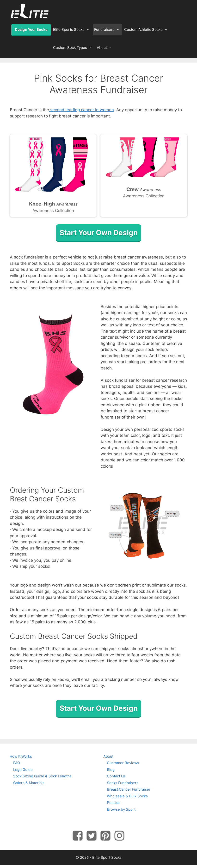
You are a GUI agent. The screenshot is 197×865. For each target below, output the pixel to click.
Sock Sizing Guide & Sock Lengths (42, 776)
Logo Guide (23, 769)
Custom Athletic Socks (143, 29)
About (102, 47)
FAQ (16, 763)
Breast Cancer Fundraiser (128, 789)
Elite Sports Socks (68, 29)
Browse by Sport (121, 809)
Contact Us (116, 776)
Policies (113, 802)
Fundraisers (104, 29)
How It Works (21, 756)
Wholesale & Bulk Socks (127, 796)
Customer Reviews (123, 763)
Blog (111, 769)
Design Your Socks (31, 29)
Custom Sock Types (70, 47)
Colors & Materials (28, 783)
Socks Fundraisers (122, 783)
